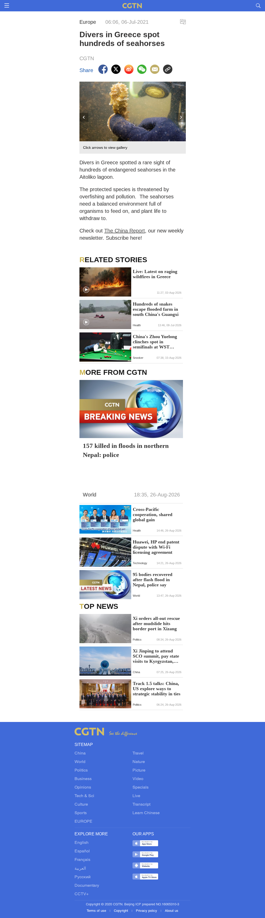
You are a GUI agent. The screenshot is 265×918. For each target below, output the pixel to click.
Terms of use (97, 911)
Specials (140, 787)
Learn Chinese (146, 813)
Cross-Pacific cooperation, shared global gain (152, 514)
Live (136, 796)
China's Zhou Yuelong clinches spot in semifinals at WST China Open (155, 341)
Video (137, 779)
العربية (80, 868)
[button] (86, 289)
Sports (81, 813)
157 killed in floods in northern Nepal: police (126, 450)
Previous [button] (84, 117)
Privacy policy (147, 911)
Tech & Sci (84, 796)
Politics (81, 770)
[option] (132, 118)
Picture (138, 770)
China (80, 753)
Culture (81, 804)
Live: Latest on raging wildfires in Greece (155, 274)
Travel (138, 753)
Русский (83, 877)
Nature (138, 762)
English (82, 843)
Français (82, 860)
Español (82, 851)
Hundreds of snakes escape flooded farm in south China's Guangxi (156, 309)
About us (171, 911)
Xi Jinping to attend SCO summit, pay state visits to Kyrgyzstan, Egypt (156, 656)
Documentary (87, 886)
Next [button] (181, 117)
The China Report (124, 231)
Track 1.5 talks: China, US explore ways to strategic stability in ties (156, 688)
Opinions (83, 787)
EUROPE (83, 821)
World (80, 762)
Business (83, 779)
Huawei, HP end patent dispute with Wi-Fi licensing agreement (156, 547)
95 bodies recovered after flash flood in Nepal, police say (152, 579)
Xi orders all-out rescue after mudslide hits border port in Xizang (156, 623)
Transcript (141, 804)
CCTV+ (82, 894)
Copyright (121, 911)
